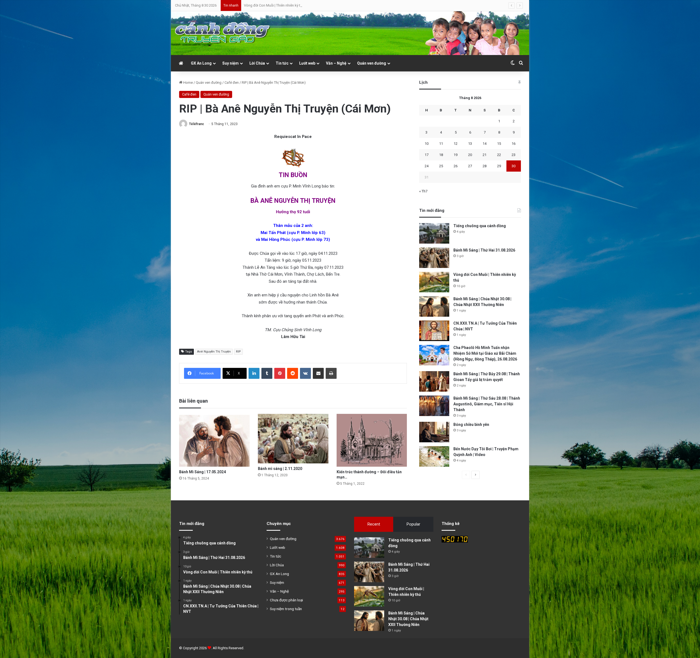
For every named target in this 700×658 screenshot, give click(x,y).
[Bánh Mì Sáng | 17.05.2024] (214, 440)
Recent (374, 524)
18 (441, 155)
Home (187, 82)
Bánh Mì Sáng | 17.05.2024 (202, 472)
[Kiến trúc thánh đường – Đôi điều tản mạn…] (372, 440)
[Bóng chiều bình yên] (434, 432)
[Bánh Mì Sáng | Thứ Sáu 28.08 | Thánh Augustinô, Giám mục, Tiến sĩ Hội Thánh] (434, 406)
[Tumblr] (266, 373)
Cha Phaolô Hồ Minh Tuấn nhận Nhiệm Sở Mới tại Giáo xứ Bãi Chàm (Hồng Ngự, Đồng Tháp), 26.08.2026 (485, 353)
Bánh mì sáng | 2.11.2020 (280, 468)
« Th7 (423, 191)
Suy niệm (230, 63)
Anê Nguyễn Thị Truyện (214, 351)
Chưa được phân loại (286, 600)
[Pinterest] (279, 373)
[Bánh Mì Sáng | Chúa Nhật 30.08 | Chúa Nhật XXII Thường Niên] (434, 306)
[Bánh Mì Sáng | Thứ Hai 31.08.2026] (434, 257)
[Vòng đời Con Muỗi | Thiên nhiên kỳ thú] (434, 282)
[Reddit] (292, 373)
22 (499, 155)
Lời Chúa (257, 63)
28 (484, 166)
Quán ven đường (371, 63)
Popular (413, 524)
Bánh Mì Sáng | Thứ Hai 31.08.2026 (484, 250)
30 (513, 166)
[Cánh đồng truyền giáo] (223, 33)
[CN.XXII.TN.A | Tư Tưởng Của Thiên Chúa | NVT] (434, 331)
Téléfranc (196, 124)
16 (513, 144)
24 (426, 166)
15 (499, 144)
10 (426, 144)
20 (470, 155)
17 (426, 155)
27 (470, 166)
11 (441, 144)
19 (455, 155)
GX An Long (201, 63)
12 (455, 144)
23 (513, 155)
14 (484, 144)
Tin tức (282, 63)
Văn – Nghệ (336, 63)
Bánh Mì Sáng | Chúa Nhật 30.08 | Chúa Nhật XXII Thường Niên (292, 5)
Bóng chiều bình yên (471, 424)
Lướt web (307, 63)
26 (455, 166)
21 (484, 155)
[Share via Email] (318, 373)
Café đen (231, 82)
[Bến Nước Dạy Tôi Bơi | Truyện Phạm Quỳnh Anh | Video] (434, 456)
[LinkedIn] (254, 373)
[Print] (331, 373)
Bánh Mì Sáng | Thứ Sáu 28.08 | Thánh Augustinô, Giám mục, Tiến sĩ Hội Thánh (486, 404)
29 (499, 166)
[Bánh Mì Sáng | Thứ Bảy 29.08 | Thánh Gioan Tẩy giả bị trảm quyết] (434, 381)
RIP (238, 351)
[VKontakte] (305, 373)
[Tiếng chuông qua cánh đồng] (434, 233)
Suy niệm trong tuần (286, 609)
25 (441, 166)
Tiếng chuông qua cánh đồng (479, 226)
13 (470, 144)
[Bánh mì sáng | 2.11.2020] (293, 438)
